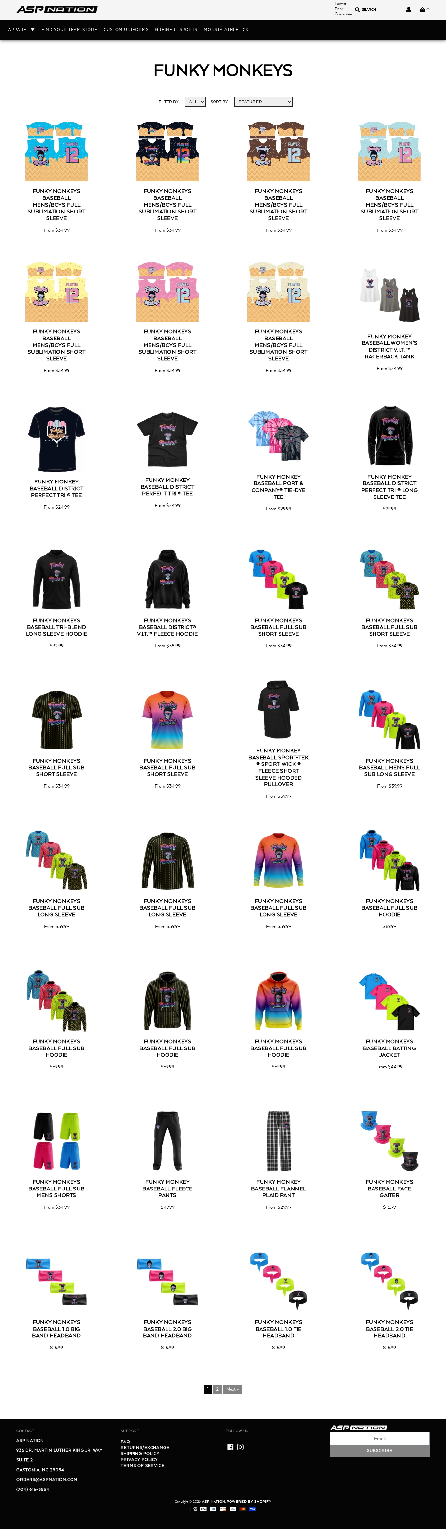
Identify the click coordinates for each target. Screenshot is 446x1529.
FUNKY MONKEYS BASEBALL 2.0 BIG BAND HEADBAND (167, 1329)
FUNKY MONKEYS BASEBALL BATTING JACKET (389, 1048)
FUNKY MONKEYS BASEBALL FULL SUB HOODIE (389, 908)
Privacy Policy (139, 1460)
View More (56, 180)
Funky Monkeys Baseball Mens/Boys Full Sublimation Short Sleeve (57, 205)
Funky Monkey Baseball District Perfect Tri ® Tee (57, 488)
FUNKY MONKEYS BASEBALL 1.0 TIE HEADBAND (279, 1329)
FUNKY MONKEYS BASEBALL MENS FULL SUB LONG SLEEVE (389, 768)
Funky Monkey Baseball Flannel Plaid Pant (278, 1189)
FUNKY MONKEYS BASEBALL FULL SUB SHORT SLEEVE (278, 627)
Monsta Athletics (226, 29)
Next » (232, 1389)
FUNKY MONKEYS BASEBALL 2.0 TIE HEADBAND (390, 1329)
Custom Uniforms (126, 29)
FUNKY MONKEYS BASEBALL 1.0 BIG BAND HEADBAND (56, 1329)
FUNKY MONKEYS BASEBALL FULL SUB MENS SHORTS (56, 1189)
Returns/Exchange (145, 1447)
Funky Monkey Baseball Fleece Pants (167, 1189)
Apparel (19, 29)
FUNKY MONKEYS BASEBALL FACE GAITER (390, 1189)
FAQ (125, 1442)
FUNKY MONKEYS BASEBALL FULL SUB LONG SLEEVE (56, 908)
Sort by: (220, 102)
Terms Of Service (143, 1465)
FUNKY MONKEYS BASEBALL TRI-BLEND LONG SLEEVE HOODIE (56, 627)
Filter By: (169, 102)
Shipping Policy (140, 1453)
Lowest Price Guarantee (343, 9)
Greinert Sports (176, 29)
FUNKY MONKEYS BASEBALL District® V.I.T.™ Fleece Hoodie (167, 627)
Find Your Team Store (69, 29)
